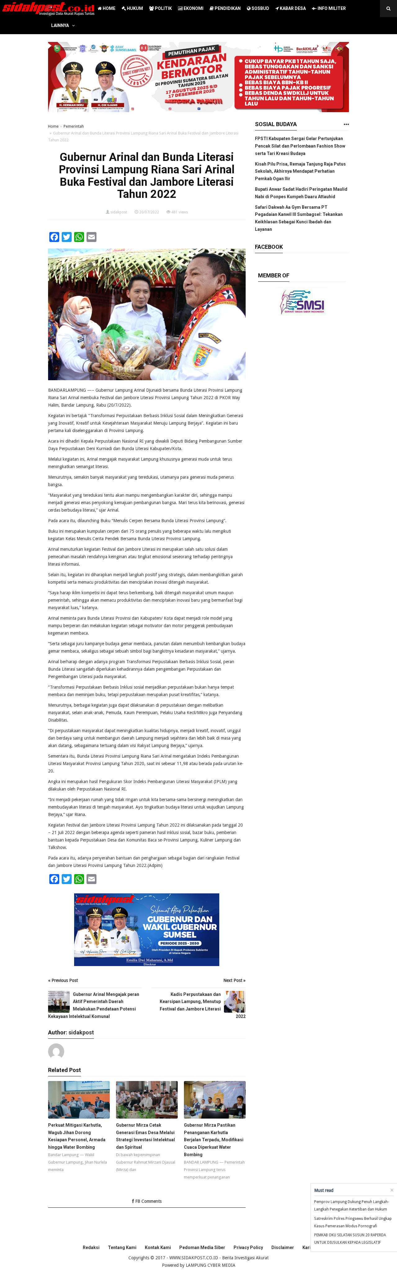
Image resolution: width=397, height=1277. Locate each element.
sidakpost (118, 212)
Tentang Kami (122, 1247)
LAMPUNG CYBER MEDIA (210, 1265)
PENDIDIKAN (227, 8)
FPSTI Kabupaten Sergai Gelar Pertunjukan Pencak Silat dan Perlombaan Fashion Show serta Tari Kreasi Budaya (300, 146)
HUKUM (134, 8)
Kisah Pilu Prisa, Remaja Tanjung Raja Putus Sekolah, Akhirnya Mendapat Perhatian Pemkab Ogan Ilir (300, 171)
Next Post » (234, 980)
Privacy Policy (248, 1247)
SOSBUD (260, 8)
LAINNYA (60, 25)
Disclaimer (282, 1247)
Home (53, 126)
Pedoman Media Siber (202, 1247)
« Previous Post (63, 980)
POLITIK (163, 8)
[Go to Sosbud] (346, 124)
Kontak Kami (158, 1247)
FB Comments (148, 1201)
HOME (108, 8)
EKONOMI (193, 8)
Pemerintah (74, 126)
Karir (307, 1247)
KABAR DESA (292, 8)
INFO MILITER (331, 8)
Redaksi (91, 1247)
